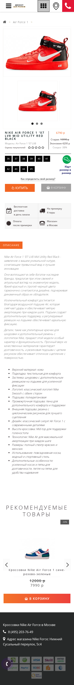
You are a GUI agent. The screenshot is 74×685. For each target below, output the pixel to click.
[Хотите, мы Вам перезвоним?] (7, 664)
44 (23, 169)
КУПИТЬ (21, 188)
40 (39, 158)
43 (16, 169)
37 (16, 158)
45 (31, 169)
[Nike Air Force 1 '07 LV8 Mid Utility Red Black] (37, 53)
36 (8, 158)
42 (8, 169)
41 (46, 158)
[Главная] (5, 22)
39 (31, 158)
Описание (11, 245)
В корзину (58, 187)
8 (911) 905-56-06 (68, 6)
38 (23, 158)
